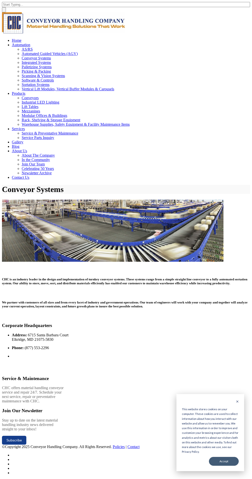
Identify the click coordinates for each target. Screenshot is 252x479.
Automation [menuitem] (21, 45)
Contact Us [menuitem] (20, 177)
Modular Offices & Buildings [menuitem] (44, 115)
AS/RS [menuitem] (27, 49)
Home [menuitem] (16, 40)
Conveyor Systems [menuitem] (36, 58)
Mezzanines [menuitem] (31, 111)
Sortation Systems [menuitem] (35, 84)
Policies (119, 447)
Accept (224, 461)
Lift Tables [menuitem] (30, 107)
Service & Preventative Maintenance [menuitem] (50, 133)
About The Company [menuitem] (38, 155)
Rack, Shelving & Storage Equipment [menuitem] (51, 120)
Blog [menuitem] (15, 146)
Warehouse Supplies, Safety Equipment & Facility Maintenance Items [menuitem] (76, 124)
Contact (133, 447)
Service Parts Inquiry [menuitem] (38, 138)
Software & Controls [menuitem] (38, 80)
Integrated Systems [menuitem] (36, 62)
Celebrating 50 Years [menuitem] (38, 168)
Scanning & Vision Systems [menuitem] (43, 76)
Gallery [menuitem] (17, 142)
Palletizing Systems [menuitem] (37, 67)
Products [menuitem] (18, 93)
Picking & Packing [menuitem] (36, 71)
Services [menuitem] (18, 129)
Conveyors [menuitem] (30, 98)
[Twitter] (13, 455)
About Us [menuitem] (19, 151)
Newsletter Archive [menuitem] (37, 173)
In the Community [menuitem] (36, 160)
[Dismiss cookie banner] (237, 401)
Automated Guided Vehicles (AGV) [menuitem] (50, 54)
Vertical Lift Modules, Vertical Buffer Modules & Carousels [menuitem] (68, 89)
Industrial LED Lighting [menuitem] (40, 102)
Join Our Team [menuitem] (33, 164)
